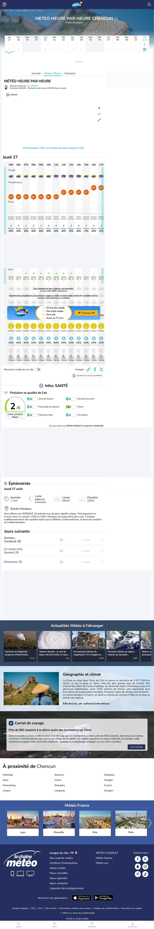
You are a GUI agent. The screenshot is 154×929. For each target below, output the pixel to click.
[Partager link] (88, 369)
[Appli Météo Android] (103, 898)
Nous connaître (59, 873)
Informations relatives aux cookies (75, 908)
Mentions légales (20, 908)
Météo (5, 11)
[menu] (4, 4)
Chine (11, 11)
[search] (149, 4)
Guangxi (18, 11)
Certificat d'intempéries (64, 863)
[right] (148, 643)
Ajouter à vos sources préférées (89, 375)
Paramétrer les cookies (131, 908)
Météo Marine (104, 858)
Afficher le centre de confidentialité (78, 913)
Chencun (40, 11)
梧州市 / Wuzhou (29, 11)
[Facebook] (138, 859)
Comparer (70, 73)
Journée (36, 73)
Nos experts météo (61, 858)
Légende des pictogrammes (67, 888)
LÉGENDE (13, 95)
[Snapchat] (138, 867)
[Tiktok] (145, 874)
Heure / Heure (52, 73)
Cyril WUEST (32, 86)
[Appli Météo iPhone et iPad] (81, 898)
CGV (40, 908)
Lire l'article (136, 747)
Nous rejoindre (58, 878)
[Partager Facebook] (95, 369)
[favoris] (116, 18)
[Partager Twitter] (101, 369)
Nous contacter (59, 883)
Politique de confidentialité (105, 908)
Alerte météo (58, 868)
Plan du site (50, 908)
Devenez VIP (88, 313)
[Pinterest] (138, 874)
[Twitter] (145, 859)
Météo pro (102, 863)
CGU (33, 908)
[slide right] (102, 200)
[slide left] (5, 200)
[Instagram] (145, 867)
